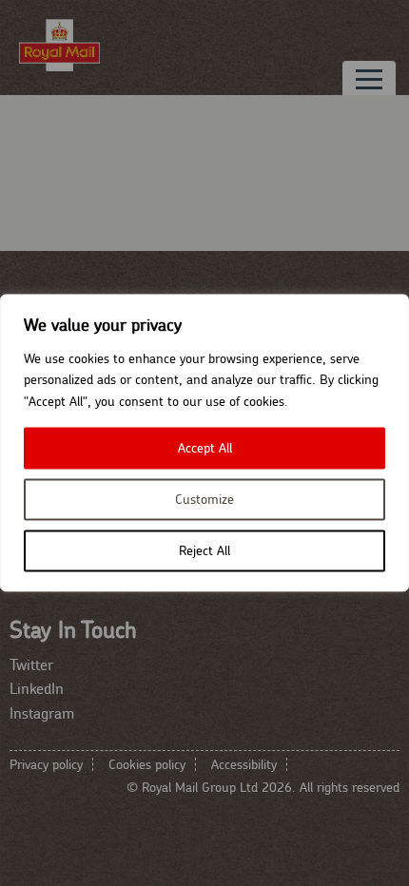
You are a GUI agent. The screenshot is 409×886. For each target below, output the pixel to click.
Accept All (205, 448)
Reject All (204, 551)
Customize (204, 500)
